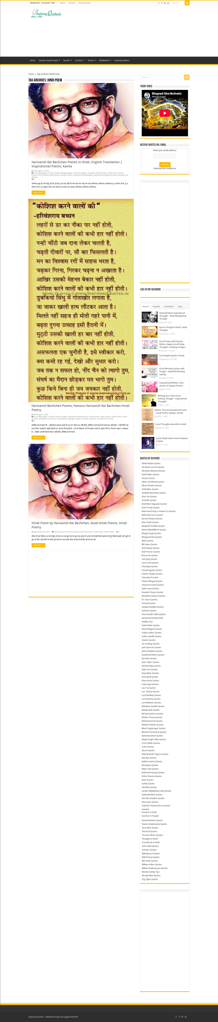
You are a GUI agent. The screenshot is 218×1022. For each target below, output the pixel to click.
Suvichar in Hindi (149, 812)
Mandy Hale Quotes (151, 710)
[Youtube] (168, 3)
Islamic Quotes (148, 640)
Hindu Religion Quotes (152, 629)
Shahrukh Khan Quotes (152, 794)
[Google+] (159, 3)
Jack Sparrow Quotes (151, 647)
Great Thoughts (80, 173)
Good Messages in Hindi (44, 173)
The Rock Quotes (149, 831)
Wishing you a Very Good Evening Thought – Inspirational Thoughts (172, 399)
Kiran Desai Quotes (150, 680)
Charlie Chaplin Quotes (152, 574)
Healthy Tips (147, 621)
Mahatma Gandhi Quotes (153, 706)
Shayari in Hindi (81, 419)
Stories (91, 60)
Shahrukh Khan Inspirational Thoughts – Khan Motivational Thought (172, 316)
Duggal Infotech (70, 1017)
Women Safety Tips (150, 872)
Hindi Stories (66, 175)
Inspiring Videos (121, 60)
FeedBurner (170, 168)
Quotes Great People (48, 60)
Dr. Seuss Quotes (149, 599)
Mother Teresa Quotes (152, 717)
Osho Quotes (148, 747)
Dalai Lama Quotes (150, 588)
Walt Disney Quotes (150, 857)
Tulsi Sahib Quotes (150, 846)
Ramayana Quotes (150, 765)
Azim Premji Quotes (151, 507)
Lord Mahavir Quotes (151, 702)
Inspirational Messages (82, 175)
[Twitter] (164, 3)
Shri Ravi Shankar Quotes (153, 798)
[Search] (187, 2)
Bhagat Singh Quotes (151, 533)
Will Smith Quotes (150, 861)
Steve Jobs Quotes (150, 802)
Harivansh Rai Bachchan (97, 173)
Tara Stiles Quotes (150, 827)
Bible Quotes (148, 540)
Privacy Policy (84, 3)
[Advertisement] (129, 31)
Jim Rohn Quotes (149, 658)
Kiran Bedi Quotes (150, 677)
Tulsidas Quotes (149, 850)
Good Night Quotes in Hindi (171, 355)
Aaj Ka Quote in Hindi (63, 532)
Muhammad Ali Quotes (152, 721)
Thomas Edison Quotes (152, 835)
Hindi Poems (105, 417)
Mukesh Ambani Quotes (152, 724)
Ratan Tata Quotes (150, 769)
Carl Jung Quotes (149, 559)
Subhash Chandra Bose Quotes (156, 805)
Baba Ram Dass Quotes (152, 515)
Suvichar (79, 60)
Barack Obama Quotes (152, 518)
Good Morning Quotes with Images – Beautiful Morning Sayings (172, 371)
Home (62, 3)
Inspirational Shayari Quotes (105, 175)
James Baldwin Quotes (152, 651)
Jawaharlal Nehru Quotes (153, 655)
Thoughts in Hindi (150, 839)
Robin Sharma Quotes (152, 776)
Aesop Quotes (148, 478)
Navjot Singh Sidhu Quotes (154, 739)
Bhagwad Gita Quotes (152, 537)
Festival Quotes (149, 603)
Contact (71, 3)
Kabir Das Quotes (150, 669)
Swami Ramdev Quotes (152, 820)
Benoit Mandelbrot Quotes (154, 529)
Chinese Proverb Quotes (153, 585)
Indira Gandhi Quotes (152, 636)
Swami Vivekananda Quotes (154, 824)
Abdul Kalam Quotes (151, 463)
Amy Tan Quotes (149, 496)
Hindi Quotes (54, 175)
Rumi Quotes (147, 780)
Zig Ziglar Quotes (150, 879)
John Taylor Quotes (150, 662)
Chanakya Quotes (150, 566)
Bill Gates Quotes (149, 544)
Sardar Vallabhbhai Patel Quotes (156, 791)
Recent (146, 306)
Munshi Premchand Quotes (154, 732)
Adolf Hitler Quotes (150, 474)
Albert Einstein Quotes (152, 485)
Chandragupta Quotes (152, 570)
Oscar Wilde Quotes (151, 743)
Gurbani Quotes (149, 610)
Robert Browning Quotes (153, 772)
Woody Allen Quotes (151, 875)
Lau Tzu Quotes (149, 688)
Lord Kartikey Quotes (151, 695)
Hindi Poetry (43, 175)
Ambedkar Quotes (150, 489)
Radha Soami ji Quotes (152, 761)
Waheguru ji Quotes (151, 853)
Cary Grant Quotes (150, 563)
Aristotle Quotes (149, 500)
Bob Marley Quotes (150, 548)
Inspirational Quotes (47, 419)
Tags (180, 306)
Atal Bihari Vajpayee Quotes (154, 504)
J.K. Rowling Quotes (150, 644)
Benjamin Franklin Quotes (153, 526)
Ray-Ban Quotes (149, 758)
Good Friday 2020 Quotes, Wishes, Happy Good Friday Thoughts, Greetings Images (172, 344)
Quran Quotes (148, 750)
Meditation (104, 60)
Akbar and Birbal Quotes (153, 482)
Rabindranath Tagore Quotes (155, 754)
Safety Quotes (148, 783)
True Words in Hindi (105, 419)
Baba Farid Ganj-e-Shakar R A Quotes (159, 511)
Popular (156, 306)
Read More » (38, 193)
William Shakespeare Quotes (155, 868)
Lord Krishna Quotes (151, 699)
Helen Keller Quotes (151, 625)
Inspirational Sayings (65, 419)
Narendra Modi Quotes (152, 736)
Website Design (53, 1017)
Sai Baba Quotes (149, 787)
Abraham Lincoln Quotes (153, 467)
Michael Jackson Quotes (152, 713)
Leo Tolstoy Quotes (150, 691)
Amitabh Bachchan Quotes (154, 493)
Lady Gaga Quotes (150, 684)
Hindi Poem (113, 173)
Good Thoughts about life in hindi (170, 424)
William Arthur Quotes (152, 864)
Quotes (66, 60)
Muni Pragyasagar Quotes (153, 728)
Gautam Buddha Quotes (153, 607)
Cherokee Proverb (150, 577)
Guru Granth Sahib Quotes (154, 614)
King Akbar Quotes (150, 673)
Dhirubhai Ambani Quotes (153, 596)
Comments (169, 306)
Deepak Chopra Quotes (152, 592)
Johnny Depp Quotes (151, 666)
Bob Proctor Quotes (151, 552)
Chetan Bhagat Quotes (152, 581)
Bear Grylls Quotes (150, 522)
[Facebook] (162, 3)
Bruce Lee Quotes (150, 555)
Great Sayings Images (64, 173)
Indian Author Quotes (152, 632)
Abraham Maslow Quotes (153, 471)
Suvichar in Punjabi (150, 816)
